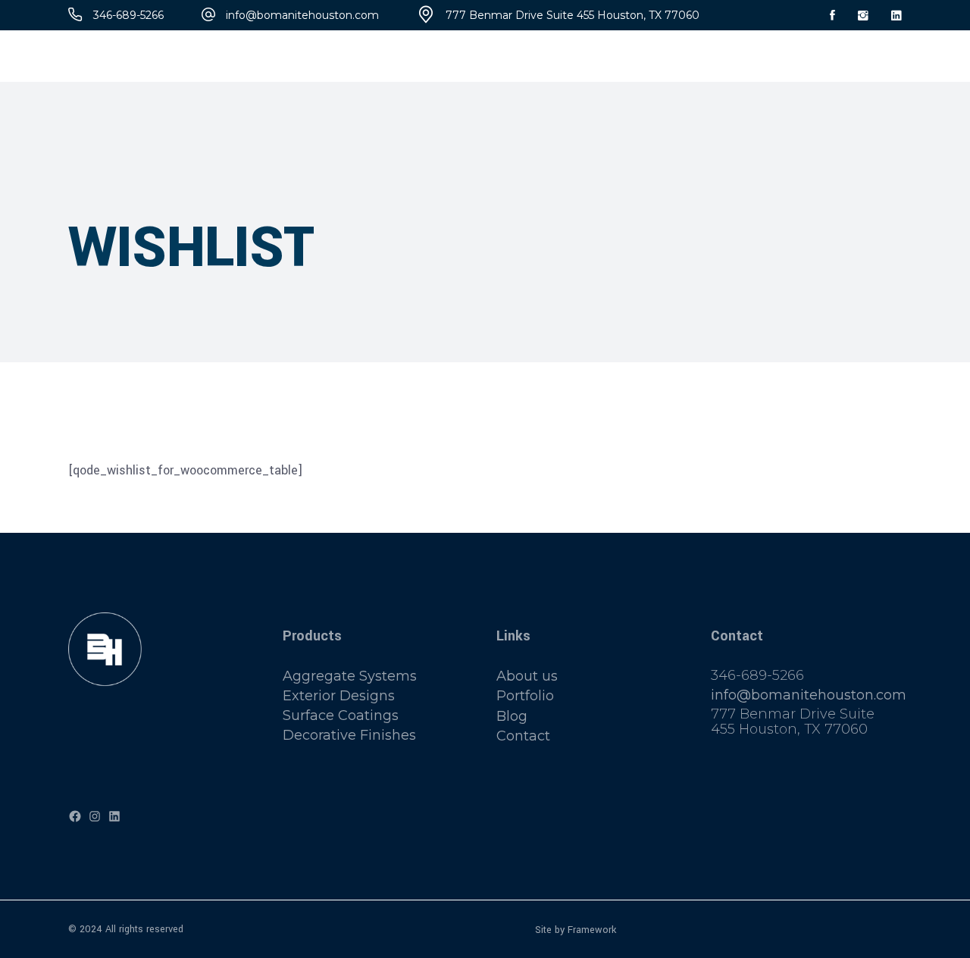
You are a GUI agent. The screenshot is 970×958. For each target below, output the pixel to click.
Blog (511, 716)
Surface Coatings (341, 715)
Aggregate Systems (350, 676)
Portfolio (525, 696)
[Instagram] (95, 816)
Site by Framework (575, 929)
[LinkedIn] (114, 816)
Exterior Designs (339, 695)
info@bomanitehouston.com (808, 695)
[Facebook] (75, 816)
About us (527, 676)
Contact (523, 736)
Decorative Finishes (349, 736)
